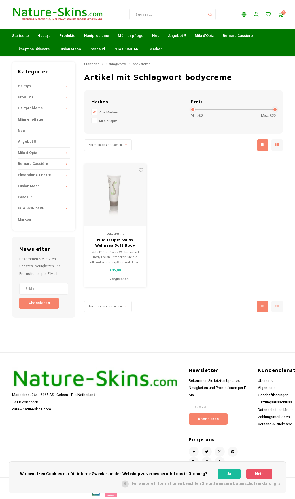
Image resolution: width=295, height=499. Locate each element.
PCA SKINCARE (127, 49)
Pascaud (97, 49)
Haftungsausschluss (275, 402)
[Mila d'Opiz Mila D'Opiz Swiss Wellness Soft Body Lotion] (115, 195)
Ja (228, 474)
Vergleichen (119, 279)
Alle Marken (108, 112)
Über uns (265, 380)
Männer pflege (130, 35)
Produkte (67, 35)
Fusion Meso (69, 49)
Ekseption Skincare (33, 49)
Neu (155, 35)
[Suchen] (210, 14)
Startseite (20, 35)
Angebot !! (177, 35)
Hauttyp (44, 35)
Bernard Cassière (238, 35)
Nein (259, 474)
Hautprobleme (96, 35)
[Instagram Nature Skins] (220, 452)
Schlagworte (116, 64)
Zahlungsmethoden (274, 417)
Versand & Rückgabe (275, 424)
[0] (280, 14)
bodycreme (141, 64)
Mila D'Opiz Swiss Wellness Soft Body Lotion (115, 242)
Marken (155, 49)
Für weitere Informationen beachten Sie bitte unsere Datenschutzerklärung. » (206, 484)
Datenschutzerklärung (276, 409)
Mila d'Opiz (204, 35)
